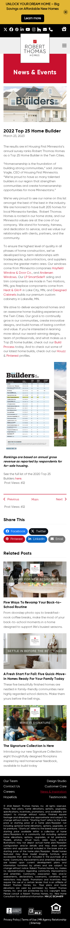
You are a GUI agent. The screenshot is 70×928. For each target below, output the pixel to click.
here (18, 478)
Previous (13, 499)
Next (59, 499)
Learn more (32, 18)
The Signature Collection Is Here (29, 746)
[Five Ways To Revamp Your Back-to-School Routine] (35, 579)
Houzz (61, 351)
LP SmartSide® (34, 277)
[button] (64, 45)
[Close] (65, 12)
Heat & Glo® (13, 290)
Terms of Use (29, 920)
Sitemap (36, 923)
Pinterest (12, 355)
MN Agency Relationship (52, 920)
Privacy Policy (12, 920)
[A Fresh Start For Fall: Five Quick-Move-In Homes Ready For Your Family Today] (35, 651)
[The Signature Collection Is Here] (35, 723)
